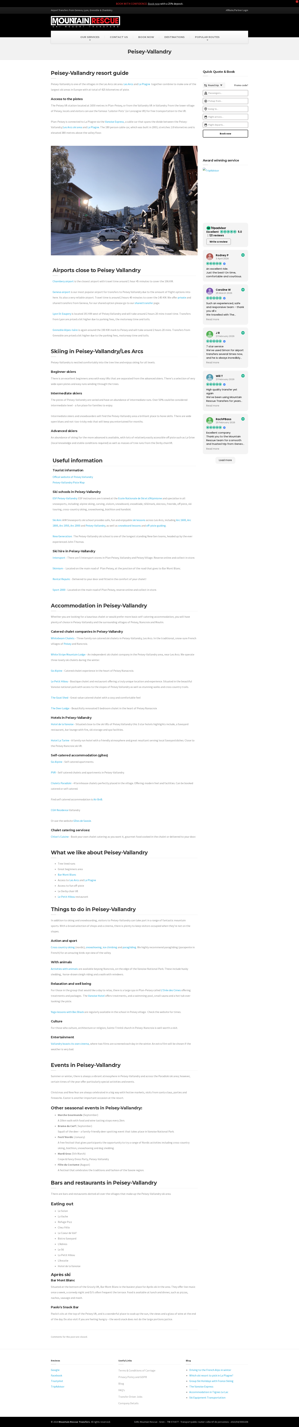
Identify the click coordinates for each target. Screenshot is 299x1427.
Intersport (59, 557)
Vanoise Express (114, 121)
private (182, 297)
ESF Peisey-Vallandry (65, 498)
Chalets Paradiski (61, 783)
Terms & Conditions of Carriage (136, 1370)
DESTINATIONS (174, 37)
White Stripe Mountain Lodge (68, 654)
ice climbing (110, 947)
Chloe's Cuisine (60, 836)
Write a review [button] (219, 241)
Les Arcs (128, 84)
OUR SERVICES (89, 37)
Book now (154, 3)
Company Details (128, 1403)
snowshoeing (94, 947)
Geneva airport (61, 292)
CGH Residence (60, 810)
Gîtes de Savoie (82, 820)
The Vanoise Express (201, 1386)
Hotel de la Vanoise (62, 724)
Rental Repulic (61, 579)
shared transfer (144, 303)
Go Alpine (56, 670)
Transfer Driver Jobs (130, 1396)
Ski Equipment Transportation (207, 1397)
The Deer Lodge (60, 708)
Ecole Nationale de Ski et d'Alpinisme (140, 498)
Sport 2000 (59, 589)
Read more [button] (212, 319)
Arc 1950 (64, 525)
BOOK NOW (146, 37)
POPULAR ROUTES (207, 37)
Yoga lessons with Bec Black (67, 1012)
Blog (121, 1383)
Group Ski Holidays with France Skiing (211, 1381)
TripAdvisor (57, 1386)
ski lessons (139, 520)
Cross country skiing (63, 947)
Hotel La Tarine (60, 740)
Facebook (56, 1375)
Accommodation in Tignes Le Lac (208, 1392)
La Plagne (144, 84)
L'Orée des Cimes (171, 990)
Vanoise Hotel (96, 995)
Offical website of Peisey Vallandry (73, 477)
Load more (225, 460)
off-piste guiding (156, 525)
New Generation (62, 536)
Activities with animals (64, 968)
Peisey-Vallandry (95, 525)
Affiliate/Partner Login (237, 10)
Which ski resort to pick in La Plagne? (211, 1375)
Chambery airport (63, 281)
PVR (53, 772)
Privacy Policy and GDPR (132, 1377)
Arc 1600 (181, 520)
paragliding (129, 947)
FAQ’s (121, 1390)
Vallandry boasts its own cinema (70, 1043)
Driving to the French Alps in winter (210, 1370)
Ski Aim (57, 520)
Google (55, 1370)
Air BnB (97, 799)
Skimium (58, 568)
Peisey (67, 643)
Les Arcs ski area (72, 127)
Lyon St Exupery (62, 313)
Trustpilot (57, 1381)
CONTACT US (119, 37)
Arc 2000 (75, 525)
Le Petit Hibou (59, 681)
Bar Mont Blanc (67, 874)
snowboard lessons (129, 525)
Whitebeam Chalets (62, 638)
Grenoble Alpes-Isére (65, 330)
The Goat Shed (59, 697)
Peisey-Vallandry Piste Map (69, 482)
